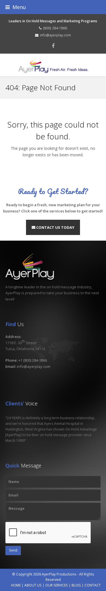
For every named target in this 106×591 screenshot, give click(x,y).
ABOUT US (33, 585)
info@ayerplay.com (55, 35)
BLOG (76, 585)
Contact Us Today (54, 227)
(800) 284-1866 (55, 28)
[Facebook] (53, 45)
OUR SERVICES (56, 585)
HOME (16, 585)
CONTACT (93, 585)
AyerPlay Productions (59, 574)
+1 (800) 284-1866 (32, 360)
